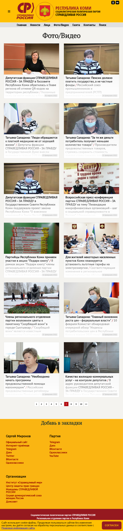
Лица (47, 25)
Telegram (11, 449)
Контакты (89, 25)
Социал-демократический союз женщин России (24, 496)
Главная (22, 25)
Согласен (111, 525)
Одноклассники (15, 462)
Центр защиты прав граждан (22, 486)
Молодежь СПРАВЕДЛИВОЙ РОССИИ (22, 490)
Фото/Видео (61, 25)
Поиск (102, 25)
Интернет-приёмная (17, 445)
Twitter (10, 456)
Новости (35, 25)
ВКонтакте (12, 459)
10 (81, 404)
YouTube (54, 456)
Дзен (9, 452)
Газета (76, 25)
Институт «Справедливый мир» (24, 482)
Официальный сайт (16, 442)
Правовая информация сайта (18, 528)
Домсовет (12, 501)
